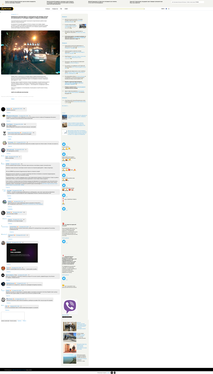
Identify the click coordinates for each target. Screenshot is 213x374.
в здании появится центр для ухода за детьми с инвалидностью (75, 73)
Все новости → (65, 105)
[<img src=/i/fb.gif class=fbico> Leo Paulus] (3, 301)
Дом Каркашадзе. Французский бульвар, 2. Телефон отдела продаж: (185, 2)
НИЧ (6, 306)
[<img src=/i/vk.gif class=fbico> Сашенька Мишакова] (3, 116)
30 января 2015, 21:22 (17, 219)
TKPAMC (8, 212)
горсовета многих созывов (71, 88)
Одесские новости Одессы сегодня (19, 369)
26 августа (64, 16)
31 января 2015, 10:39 (23, 115)
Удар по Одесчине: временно (71, 91)
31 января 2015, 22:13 (19, 299)
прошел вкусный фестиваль (80, 101)
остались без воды (80, 76)
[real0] (2, 156)
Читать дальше (65, 238)
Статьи (47, 8)
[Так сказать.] (4, 144)
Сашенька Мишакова (12, 115)
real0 (6, 156)
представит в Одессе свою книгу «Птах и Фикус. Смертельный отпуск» (75, 57)
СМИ (66, 8)
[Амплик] (3, 111)
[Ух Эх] (3, 270)
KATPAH (7, 164)
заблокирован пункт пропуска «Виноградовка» (74, 91)
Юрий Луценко (68, 56)
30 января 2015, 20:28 (13, 156)
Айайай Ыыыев (10, 283)
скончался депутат (81, 87)
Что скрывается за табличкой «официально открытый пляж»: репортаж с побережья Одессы (77, 116)
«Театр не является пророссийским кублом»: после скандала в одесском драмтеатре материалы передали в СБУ (76, 124)
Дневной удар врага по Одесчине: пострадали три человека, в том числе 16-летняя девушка (102, 2)
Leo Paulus (10, 299)
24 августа (64, 97)
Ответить (8, 112)
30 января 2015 (13, 14)
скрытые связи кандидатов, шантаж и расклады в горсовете (74, 83)
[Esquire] (3, 290)
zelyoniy (10, 219)
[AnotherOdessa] (4, 226)
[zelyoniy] (4, 218)
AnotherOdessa (13, 226)
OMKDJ (9, 201)
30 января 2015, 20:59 (17, 190)
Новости (55, 8)
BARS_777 (9, 242)
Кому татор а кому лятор (14, 132)
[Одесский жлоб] (3, 152)
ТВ (61, 8)
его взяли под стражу (80, 32)
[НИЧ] (2, 305)
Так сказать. (11, 142)
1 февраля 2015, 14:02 (14, 306)
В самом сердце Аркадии (70, 24)
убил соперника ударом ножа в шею (75, 67)
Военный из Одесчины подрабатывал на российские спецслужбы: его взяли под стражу (82, 347)
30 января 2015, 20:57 (21, 235)
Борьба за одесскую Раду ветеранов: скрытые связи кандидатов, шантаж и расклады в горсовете (20, 2)
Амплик (8, 108)
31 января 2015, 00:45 (22, 275)
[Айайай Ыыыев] (3, 285)
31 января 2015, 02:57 (21, 283)
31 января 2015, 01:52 (21, 142)
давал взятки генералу (79, 37)
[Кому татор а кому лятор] (4, 135)
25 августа (64, 43)
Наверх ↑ (13, 98)
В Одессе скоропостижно (71, 87)
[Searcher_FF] (4, 234)
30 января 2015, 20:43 (15, 164)
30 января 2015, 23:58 (16, 267)
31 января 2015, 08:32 (16, 290)
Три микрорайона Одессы (70, 76)
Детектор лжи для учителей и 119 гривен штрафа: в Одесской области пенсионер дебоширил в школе (81, 325)
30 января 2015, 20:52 (24, 226)
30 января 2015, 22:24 (26, 132)
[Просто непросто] (3, 276)
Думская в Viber (65, 315)
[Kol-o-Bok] (4, 191)
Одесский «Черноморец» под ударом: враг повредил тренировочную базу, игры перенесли (146, 2)
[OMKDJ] (4, 203)
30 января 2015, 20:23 (17, 108)
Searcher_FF (11, 235)
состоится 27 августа (74, 62)
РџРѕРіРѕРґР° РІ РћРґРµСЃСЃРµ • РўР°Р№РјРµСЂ (32, 204)
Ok (111, 372)
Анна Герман (10, 124)
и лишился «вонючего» (75, 38)
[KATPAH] (3, 164)
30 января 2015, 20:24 (18, 124)
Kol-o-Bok (9, 190)
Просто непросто (10, 275)
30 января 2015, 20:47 (17, 212)
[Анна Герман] (3, 126)
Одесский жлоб (10, 149)
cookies (108, 372)
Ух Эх (8, 267)
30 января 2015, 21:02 (16, 242)
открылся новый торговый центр (81, 336)
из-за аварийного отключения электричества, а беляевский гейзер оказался (75, 77)
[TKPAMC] (3, 214)
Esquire (7, 290)
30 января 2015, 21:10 (18, 201)
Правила (19, 320)
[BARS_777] (3, 244)
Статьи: (63, 113)
